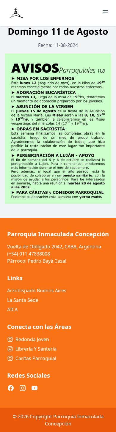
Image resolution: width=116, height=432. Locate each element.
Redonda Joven (32, 339)
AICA (12, 309)
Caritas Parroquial (35, 358)
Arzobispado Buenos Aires (36, 290)
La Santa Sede (22, 300)
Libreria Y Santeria (36, 349)
